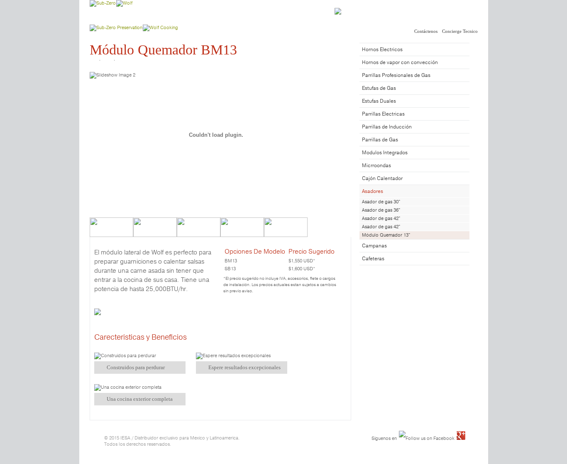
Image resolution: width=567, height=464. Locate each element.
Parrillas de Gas (380, 139)
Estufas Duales (379, 101)
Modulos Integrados (385, 152)
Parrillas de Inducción (387, 126)
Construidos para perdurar (136, 367)
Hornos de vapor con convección (400, 62)
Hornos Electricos (382, 49)
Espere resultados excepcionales (244, 367)
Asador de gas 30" (381, 202)
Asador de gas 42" (381, 218)
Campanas (374, 245)
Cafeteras (373, 258)
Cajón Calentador (382, 178)
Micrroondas (376, 165)
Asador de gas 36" (381, 210)
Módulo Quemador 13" (386, 235)
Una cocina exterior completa (140, 399)
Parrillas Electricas (383, 114)
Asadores (372, 191)
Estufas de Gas (379, 88)
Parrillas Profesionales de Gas (396, 75)
